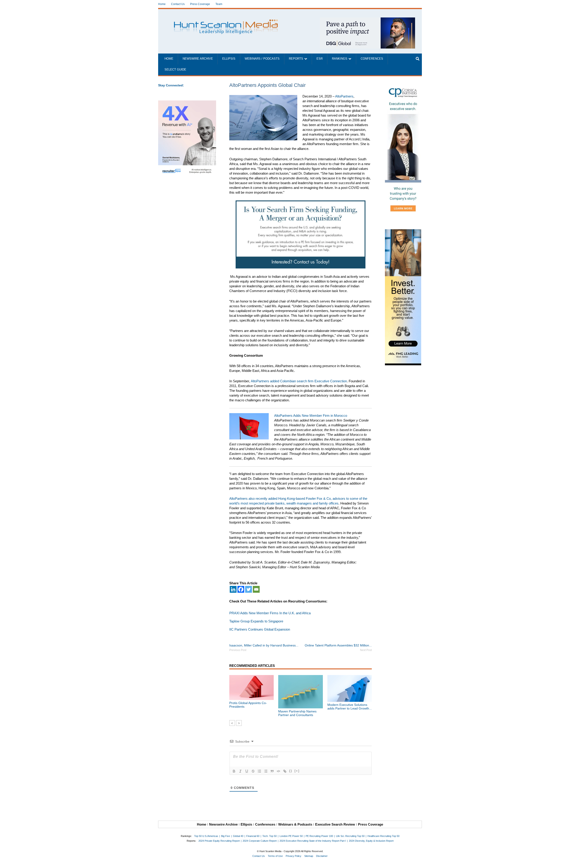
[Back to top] (573, 856)
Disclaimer (322, 856)
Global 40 (238, 836)
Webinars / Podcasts (262, 58)
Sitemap (308, 856)
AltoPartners (344, 96)
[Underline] (247, 771)
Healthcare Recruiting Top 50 (383, 836)
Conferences (372, 58)
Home (162, 4)
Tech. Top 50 (269, 836)
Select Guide (175, 69)
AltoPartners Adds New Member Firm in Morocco (310, 415)
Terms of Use (275, 856)
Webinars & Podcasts (295, 824)
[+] (297, 771)
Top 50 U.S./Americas (206, 836)
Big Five (225, 836)
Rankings (339, 58)
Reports (296, 58)
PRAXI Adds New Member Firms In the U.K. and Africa (270, 613)
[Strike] (253, 771)
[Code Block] (278, 771)
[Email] (256, 589)
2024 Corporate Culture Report (260, 840)
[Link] (285, 771)
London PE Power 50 (291, 836)
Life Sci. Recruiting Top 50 (350, 836)
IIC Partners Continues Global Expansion (259, 629)
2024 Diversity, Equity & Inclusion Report (371, 840)
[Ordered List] (259, 771)
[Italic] (240, 771)
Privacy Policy (293, 856)
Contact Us (178, 4)
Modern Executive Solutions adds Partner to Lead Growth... (349, 706)
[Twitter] (248, 589)
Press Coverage (200, 4)
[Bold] (234, 771)
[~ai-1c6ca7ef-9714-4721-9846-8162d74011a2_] (367, 20)
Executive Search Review (335, 824)
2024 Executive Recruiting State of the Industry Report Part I (313, 840)
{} (290, 771)
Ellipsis (228, 58)
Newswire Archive (198, 58)
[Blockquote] (272, 771)
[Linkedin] (233, 589)
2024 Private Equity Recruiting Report (219, 840)
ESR (320, 58)
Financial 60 (252, 836)
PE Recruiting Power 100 (319, 836)
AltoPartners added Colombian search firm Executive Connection (299, 381)
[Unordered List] (266, 771)
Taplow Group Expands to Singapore (256, 621)
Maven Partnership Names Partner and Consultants (297, 713)
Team (218, 4)
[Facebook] (240, 589)
